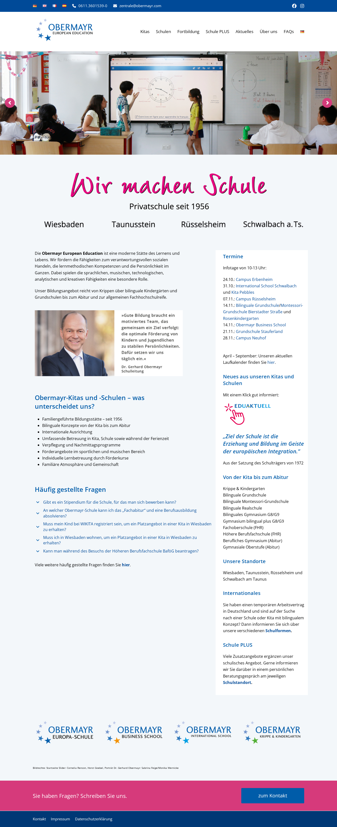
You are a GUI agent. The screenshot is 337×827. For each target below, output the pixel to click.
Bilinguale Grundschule (257, 305)
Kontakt (39, 818)
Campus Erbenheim (254, 279)
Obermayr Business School (261, 325)
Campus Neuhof (251, 338)
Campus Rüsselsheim (256, 299)
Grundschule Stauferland (259, 331)
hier (271, 362)
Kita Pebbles (242, 292)
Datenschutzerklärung (93, 818)
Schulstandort (237, 682)
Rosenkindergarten (241, 318)
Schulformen (278, 630)
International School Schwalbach (266, 286)
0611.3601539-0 (92, 5)
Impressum (60, 818)
